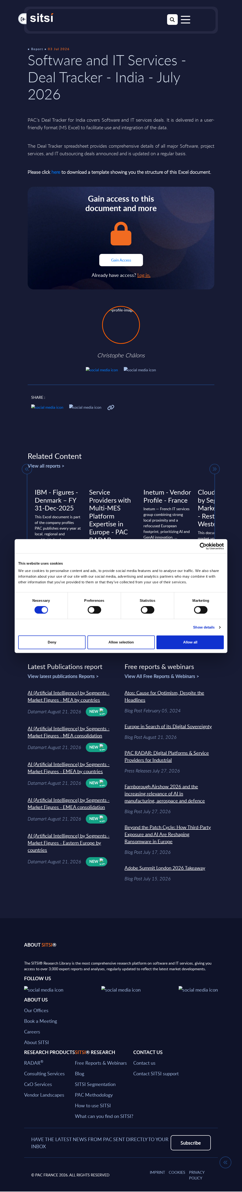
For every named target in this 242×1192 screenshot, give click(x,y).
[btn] (27, 469)
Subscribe (191, 1142)
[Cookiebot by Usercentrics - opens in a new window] (203, 546)
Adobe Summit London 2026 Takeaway (165, 867)
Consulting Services (44, 1073)
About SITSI (36, 1042)
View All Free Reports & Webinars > (162, 676)
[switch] (94, 610)
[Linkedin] (121, 989)
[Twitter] (43, 989)
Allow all (190, 642)
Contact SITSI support (156, 1073)
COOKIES (177, 1172)
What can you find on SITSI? (104, 1116)
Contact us (144, 1062)
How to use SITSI (93, 1105)
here (56, 172)
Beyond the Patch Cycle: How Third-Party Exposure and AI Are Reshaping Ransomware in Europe (168, 834)
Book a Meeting (40, 1021)
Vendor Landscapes (44, 1094)
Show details (204, 627)
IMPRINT (157, 1172)
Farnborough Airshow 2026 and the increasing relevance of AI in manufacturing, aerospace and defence (165, 793)
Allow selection (121, 642)
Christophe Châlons (121, 355)
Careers (32, 1031)
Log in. (144, 275)
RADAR (33, 1062)
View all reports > (46, 465)
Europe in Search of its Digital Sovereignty (168, 726)
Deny (52, 642)
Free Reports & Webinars (101, 1062)
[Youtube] (198, 989)
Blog (79, 1073)
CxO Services (38, 1084)
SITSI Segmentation (95, 1084)
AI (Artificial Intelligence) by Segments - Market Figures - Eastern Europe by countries (68, 842)
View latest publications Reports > (63, 676)
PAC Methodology (94, 1094)
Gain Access (121, 260)
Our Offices (36, 1010)
